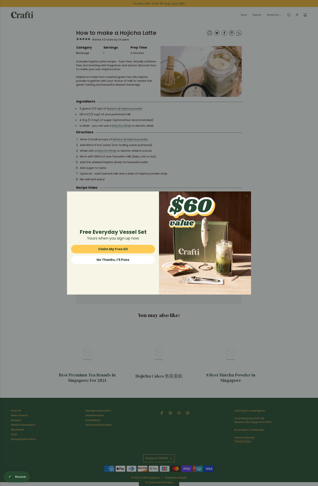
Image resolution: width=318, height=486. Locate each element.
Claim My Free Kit (113, 249)
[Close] (246, 195)
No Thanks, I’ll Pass (113, 259)
